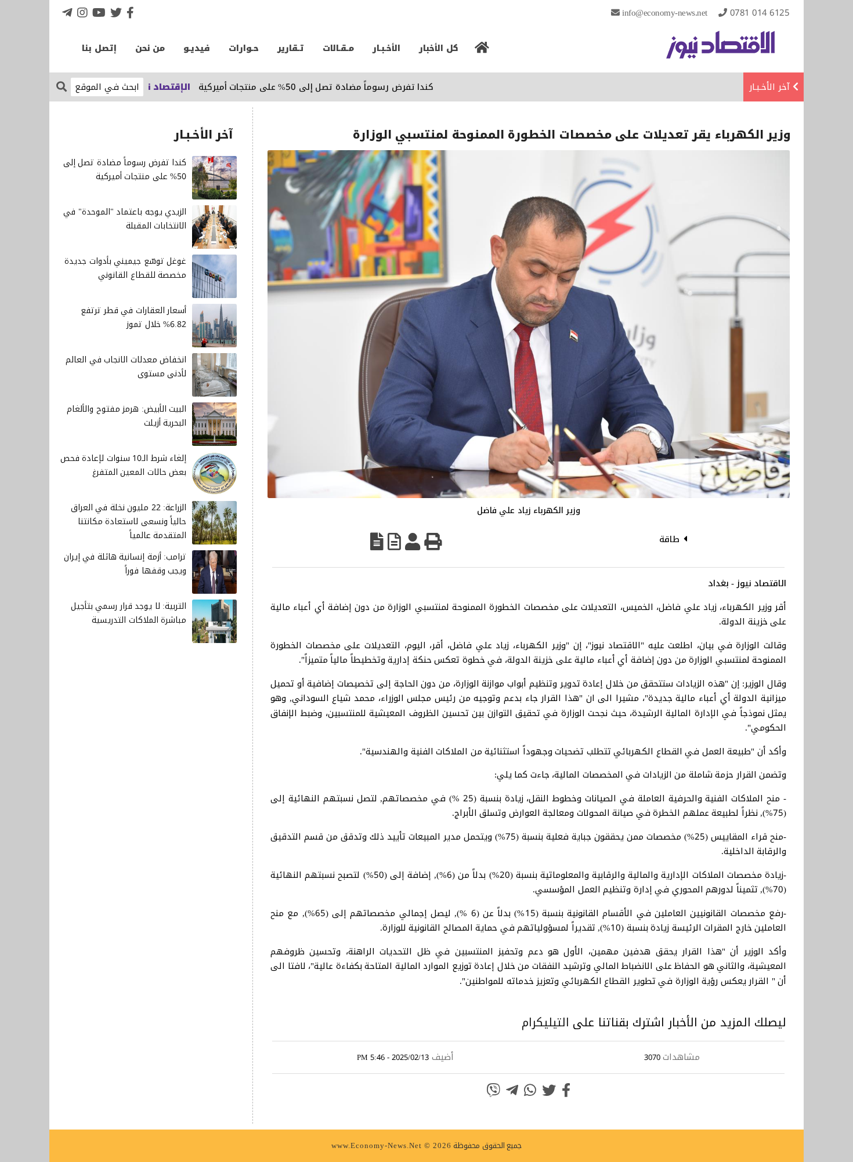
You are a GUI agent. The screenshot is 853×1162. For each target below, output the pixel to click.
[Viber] (493, 1090)
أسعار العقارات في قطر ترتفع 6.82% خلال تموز (133, 317)
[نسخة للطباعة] (433, 541)
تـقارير (290, 48)
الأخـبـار (386, 48)
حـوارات (244, 48)
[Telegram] (67, 12)
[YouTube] (99, 12)
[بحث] (61, 86)
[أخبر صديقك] (412, 541)
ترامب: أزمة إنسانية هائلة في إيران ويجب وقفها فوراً (125, 564)
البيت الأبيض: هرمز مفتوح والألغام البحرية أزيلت (126, 416)
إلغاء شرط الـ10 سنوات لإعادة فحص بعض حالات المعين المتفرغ (123, 465)
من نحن (150, 48)
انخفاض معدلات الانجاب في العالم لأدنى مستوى (126, 367)
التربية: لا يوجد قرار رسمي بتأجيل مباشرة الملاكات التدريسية (129, 613)
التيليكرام (545, 1022)
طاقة (669, 539)
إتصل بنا (99, 48)
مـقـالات (338, 48)
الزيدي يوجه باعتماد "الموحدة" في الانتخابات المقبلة (124, 219)
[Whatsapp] (530, 1090)
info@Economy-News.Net (664, 13)
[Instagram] (82, 12)
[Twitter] (116, 12)
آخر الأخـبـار (769, 87)
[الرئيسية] (482, 51)
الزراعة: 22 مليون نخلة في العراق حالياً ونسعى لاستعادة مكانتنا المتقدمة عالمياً (129, 521)
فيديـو (196, 48)
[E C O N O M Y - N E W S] (720, 50)
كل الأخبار (438, 48)
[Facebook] (130, 12)
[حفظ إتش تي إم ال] (394, 541)
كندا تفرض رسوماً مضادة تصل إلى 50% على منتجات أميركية (344, 87)
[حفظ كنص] (377, 541)
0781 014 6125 (760, 13)
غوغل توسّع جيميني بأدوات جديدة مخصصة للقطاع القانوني (125, 268)
